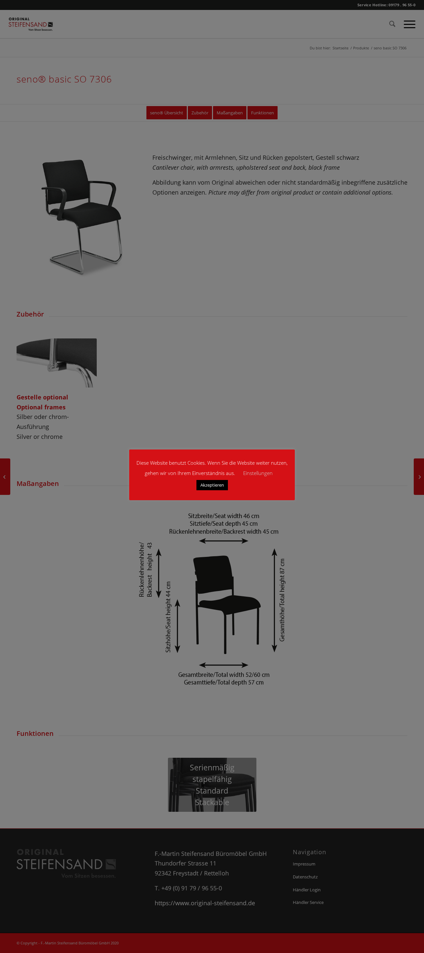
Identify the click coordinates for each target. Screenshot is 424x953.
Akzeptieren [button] (212, 485)
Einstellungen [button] (258, 473)
